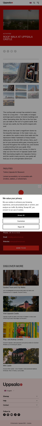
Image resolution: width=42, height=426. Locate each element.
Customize (21, 221)
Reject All (21, 227)
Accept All (21, 215)
